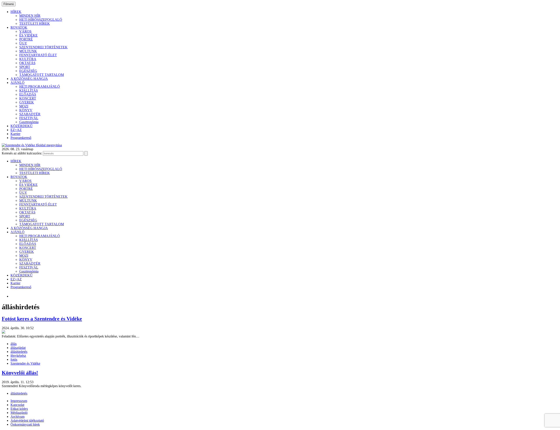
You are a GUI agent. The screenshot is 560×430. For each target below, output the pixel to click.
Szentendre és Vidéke (25, 363)
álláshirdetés (18, 351)
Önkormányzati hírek (25, 424)
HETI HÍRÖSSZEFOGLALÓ (40, 19)
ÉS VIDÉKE (28, 35)
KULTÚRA (27, 59)
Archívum (17, 416)
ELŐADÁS (27, 94)
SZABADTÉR (29, 114)
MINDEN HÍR (29, 15)
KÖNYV (25, 110)
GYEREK (26, 102)
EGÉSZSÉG (28, 71)
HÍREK (15, 12)
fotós (13, 359)
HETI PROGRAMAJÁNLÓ (39, 86)
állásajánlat (18, 348)
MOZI (23, 106)
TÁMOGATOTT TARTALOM (41, 75)
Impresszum (18, 401)
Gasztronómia (28, 122)
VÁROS (25, 31)
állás (13, 344)
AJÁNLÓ (17, 82)
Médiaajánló (19, 412)
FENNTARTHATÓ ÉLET (38, 55)
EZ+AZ (16, 130)
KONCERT (27, 98)
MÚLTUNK (28, 51)
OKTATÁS (27, 63)
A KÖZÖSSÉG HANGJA (29, 78)
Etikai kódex (19, 409)
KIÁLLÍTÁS (28, 90)
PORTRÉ (26, 39)
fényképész (18, 355)
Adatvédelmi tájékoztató (27, 420)
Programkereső (20, 138)
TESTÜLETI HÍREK (34, 23)
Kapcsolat (17, 405)
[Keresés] (86, 153)
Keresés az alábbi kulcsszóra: (22, 153)
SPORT (24, 67)
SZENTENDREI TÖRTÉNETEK (43, 47)
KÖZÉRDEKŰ (21, 126)
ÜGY (23, 43)
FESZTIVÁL (28, 118)
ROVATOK (18, 27)
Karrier (15, 134)
